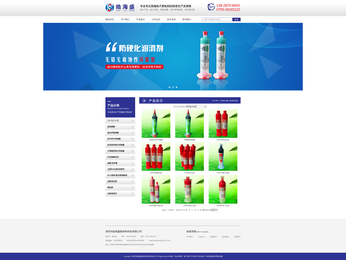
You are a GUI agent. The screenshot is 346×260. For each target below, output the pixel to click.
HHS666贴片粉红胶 (156, 206)
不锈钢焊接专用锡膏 (115, 151)
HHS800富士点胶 (189, 206)
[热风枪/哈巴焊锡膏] (156, 110)
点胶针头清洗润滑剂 (115, 169)
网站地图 (219, 256)
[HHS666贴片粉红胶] (156, 176)
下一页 (199, 210)
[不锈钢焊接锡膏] (189, 110)
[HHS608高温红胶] (156, 143)
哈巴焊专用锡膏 (114, 139)
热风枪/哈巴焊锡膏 (156, 140)
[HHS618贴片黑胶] (223, 143)
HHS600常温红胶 (223, 140)
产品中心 (201, 237)
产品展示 (140, 19)
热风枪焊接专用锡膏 (115, 145)
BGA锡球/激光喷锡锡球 (117, 175)
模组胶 (110, 187)
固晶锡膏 (111, 127)
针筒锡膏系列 (113, 157)
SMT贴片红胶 (113, 121)
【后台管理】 (178, 256)
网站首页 (109, 19)
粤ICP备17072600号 (191, 256)
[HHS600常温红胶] (223, 110)
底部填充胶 (112, 181)
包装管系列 (112, 194)
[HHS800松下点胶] (223, 176)
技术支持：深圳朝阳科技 (207, 256)
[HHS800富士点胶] (189, 176)
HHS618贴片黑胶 (223, 173)
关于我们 (125, 19)
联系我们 (186, 19)
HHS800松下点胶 (223, 206)
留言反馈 (171, 19)
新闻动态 (213, 237)
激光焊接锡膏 (113, 133)
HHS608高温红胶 (156, 173)
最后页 (204, 210)
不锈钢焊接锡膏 (189, 140)
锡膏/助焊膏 (112, 163)
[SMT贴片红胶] (189, 143)
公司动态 (156, 19)
